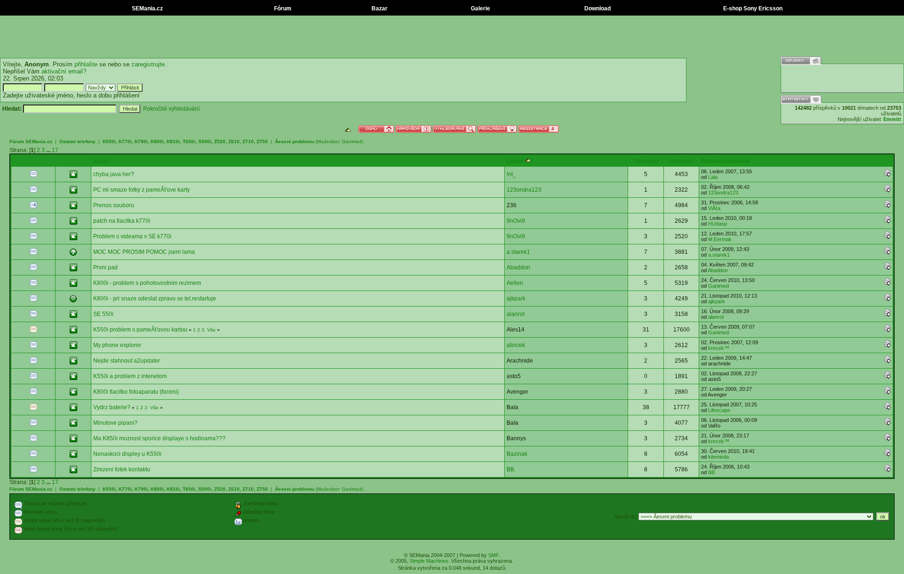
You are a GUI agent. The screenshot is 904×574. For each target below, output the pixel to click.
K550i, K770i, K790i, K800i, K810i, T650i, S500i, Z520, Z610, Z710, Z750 (185, 141)
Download (597, 8)
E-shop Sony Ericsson (752, 8)
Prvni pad (105, 267)
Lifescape (719, 410)
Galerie (479, 8)
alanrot (516, 314)
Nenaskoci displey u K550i (127, 454)
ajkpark (516, 298)
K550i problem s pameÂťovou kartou (140, 329)
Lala (713, 177)
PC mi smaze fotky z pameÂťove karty (141, 189)
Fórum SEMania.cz (30, 141)
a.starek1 (518, 252)
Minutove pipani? (115, 423)
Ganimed (352, 141)
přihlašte (85, 64)
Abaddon (518, 267)
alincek (516, 345)
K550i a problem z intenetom (130, 376)
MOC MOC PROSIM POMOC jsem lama (144, 252)
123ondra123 (524, 189)
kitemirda (718, 457)
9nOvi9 (516, 221)
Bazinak (517, 454)
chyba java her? (113, 174)
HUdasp (717, 223)
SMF (493, 555)
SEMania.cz (146, 8)
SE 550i (103, 314)
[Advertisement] (452, 37)
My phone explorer (117, 345)
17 (55, 150)
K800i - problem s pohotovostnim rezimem (147, 283)
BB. (511, 469)
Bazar (378, 8)
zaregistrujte (148, 64)
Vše (211, 329)
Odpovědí (645, 161)
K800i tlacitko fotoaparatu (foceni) (136, 391)
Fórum (282, 8)
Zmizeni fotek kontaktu (121, 469)
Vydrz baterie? (111, 407)
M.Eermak (720, 239)
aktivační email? (63, 71)
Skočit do (625, 516)
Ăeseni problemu (294, 141)
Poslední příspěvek (725, 161)
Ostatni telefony (77, 141)
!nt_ (511, 174)
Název (101, 161)
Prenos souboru (113, 205)
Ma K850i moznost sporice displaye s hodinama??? (159, 438)
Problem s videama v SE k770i (132, 236)
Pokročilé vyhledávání (171, 108)
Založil (516, 161)
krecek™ (718, 348)
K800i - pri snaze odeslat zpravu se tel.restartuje (154, 298)
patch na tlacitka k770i (121, 221)
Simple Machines (429, 561)
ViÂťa (714, 208)
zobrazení (681, 161)
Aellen (515, 283)
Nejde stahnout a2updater (126, 360)
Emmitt (892, 119)
